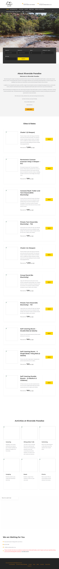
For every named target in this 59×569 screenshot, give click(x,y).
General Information (39, 9)
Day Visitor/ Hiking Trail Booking (13, 11)
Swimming (45, 442)
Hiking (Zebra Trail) (29, 442)
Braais (25, 474)
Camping (8, 474)
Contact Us (27, 11)
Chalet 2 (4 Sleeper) (27, 248)
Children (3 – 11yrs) (46, 50)
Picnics (44, 474)
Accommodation (13, 9)
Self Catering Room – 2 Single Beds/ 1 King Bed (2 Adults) (30, 353)
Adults (31, 50)
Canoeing (8, 442)
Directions (31, 9)
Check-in (7, 50)
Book (49, 139)
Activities (21, 9)
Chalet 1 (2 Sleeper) (27, 132)
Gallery (26, 9)
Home (7, 9)
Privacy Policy (47, 564)
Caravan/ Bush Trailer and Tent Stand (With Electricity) (30, 193)
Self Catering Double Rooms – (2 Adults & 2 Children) (28, 378)
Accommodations (12, 564)
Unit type (7, 56)
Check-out (20, 50)
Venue (23, 11)
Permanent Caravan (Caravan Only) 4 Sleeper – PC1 (30, 161)
